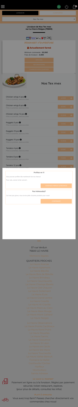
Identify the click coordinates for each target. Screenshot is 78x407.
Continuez (56, 201)
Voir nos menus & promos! (56, 186)
